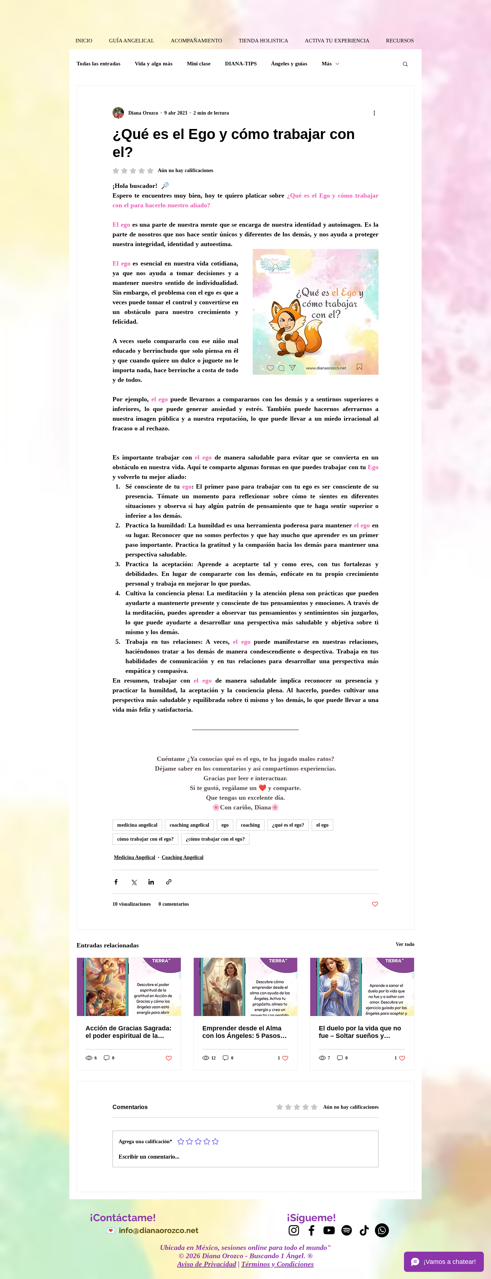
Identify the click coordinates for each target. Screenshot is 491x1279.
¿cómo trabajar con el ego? (215, 839)
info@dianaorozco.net (158, 1230)
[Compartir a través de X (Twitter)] (133, 881)
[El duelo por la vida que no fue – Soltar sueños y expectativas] (362, 987)
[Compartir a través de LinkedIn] (151, 881)
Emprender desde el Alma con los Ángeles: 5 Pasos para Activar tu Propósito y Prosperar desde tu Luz (243, 1032)
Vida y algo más (154, 63)
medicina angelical (137, 825)
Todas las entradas (98, 63)
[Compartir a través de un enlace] (168, 881)
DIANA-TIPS (241, 63)
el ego (322, 825)
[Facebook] (311, 1230)
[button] (405, 63)
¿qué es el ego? (288, 825)
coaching (250, 825)
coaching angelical (189, 825)
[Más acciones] (374, 112)
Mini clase (199, 63)
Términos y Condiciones (277, 1264)
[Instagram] (294, 1230)
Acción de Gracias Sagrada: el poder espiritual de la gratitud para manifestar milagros (128, 1032)
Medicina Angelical (134, 857)
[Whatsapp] (382, 1230)
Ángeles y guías (289, 63)
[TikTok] (364, 1230)
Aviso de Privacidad (206, 1264)
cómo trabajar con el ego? (145, 839)
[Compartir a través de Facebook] (116, 881)
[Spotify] (347, 1230)
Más (327, 63)
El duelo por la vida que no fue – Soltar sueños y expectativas (360, 1032)
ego (225, 825)
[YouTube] (329, 1230)
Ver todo (405, 944)
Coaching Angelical (182, 857)
